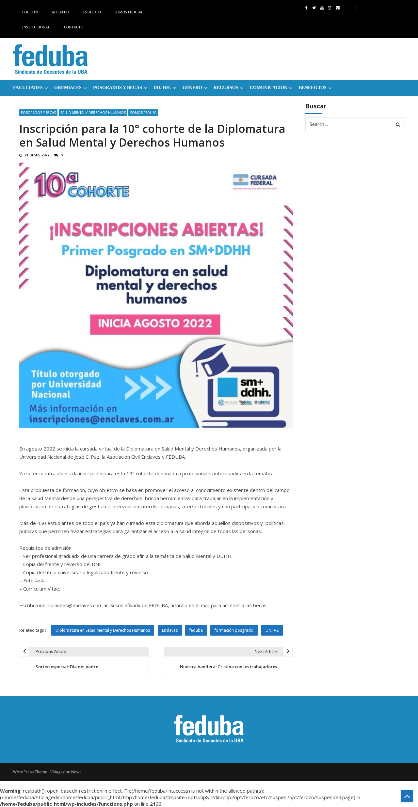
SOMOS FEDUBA (143, 112)
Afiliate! (60, 12)
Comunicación (268, 87)
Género (192, 87)
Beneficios (313, 87)
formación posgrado (234, 630)
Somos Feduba (128, 12)
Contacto (73, 27)
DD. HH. (162, 87)
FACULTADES (28, 87)
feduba (196, 630)
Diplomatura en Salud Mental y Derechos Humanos (103, 630)
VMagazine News (65, 772)
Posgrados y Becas (117, 87)
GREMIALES (68, 87)
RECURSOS (226, 87)
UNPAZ (272, 630)
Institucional (36, 27)
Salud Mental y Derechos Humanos (93, 112)
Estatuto (92, 12)
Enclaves (170, 630)
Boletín (30, 12)
